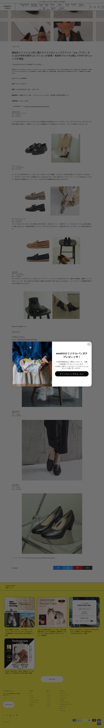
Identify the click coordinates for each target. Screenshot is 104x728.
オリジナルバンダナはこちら (72, 374)
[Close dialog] (89, 344)
